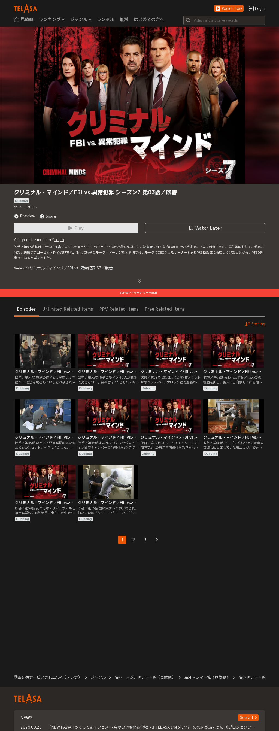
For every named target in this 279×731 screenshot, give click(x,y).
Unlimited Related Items (67, 309)
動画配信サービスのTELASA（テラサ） (48, 677)
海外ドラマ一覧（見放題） (207, 677)
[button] (229, 8)
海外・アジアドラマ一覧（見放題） (144, 677)
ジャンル (98, 677)
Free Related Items (165, 309)
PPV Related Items (118, 309)
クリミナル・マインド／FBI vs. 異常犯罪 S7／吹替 (69, 268)
